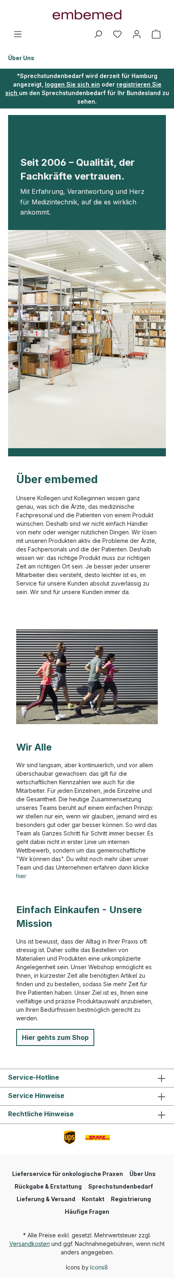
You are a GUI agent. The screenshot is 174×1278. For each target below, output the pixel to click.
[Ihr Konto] (136, 34)
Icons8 (99, 1267)
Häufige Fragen (87, 1211)
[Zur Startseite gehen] (87, 15)
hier (21, 875)
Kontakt (93, 1199)
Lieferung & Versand (46, 1199)
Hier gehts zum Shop (55, 1037)
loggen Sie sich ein (72, 84)
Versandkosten (29, 1243)
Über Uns (142, 1173)
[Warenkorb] (156, 34)
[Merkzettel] (117, 34)
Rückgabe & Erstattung (48, 1186)
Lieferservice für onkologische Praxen (67, 1173)
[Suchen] (98, 34)
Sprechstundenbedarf (120, 1186)
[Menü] (18, 34)
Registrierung (131, 1199)
